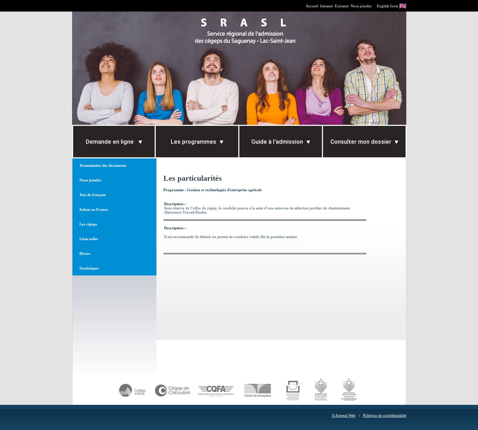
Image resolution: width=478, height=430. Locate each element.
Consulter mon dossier (360, 141)
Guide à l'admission (277, 141)
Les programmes (193, 141)
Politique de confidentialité (384, 415)
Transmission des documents (102, 165)
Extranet (342, 6)
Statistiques (89, 268)
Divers (84, 253)
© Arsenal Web (344, 415)
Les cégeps (88, 224)
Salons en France (93, 209)
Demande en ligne (110, 141)
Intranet (326, 6)
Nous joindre (361, 6)
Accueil (312, 6)
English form (387, 6)
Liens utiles (88, 239)
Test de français (92, 195)
